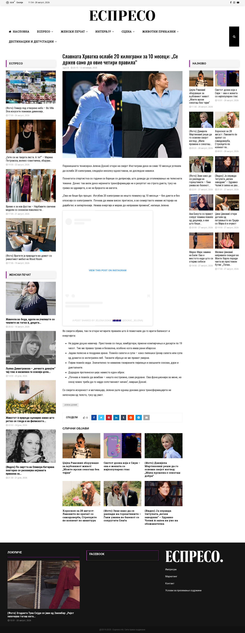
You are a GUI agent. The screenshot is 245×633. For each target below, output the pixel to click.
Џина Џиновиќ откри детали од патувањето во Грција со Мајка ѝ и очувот (227, 218)
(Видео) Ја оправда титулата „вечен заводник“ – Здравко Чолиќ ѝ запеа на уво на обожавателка (161, 517)
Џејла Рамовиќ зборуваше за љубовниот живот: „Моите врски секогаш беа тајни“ (80, 467)
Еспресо (43, 31)
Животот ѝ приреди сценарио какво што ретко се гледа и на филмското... (30, 419)
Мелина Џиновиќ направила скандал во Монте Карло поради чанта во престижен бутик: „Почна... (227, 258)
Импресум (170, 569)
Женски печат (73, 31)
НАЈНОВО (199, 63)
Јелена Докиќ (70, 405)
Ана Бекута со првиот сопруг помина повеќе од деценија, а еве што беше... (201, 218)
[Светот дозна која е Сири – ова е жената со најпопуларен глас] (227, 78)
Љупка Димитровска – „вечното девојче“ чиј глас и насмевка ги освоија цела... (30, 370)
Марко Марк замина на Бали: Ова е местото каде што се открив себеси (201, 256)
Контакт (169, 583)
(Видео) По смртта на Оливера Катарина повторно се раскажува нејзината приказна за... (30, 470)
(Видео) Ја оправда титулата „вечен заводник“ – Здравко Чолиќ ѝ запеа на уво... (227, 180)
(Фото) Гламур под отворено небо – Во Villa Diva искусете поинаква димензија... (30, 109)
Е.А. (67, 68)
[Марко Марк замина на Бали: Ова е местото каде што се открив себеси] (201, 240)
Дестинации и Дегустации (31, 41)
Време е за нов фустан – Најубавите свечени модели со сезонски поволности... (30, 208)
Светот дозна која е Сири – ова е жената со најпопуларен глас (122, 466)
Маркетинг (171, 576)
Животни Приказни (159, 31)
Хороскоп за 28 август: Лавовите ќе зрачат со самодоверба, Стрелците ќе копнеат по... (226, 139)
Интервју (103, 31)
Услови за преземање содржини (183, 590)
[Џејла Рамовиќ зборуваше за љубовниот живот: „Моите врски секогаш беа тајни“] (201, 78)
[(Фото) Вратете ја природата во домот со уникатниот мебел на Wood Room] (31, 234)
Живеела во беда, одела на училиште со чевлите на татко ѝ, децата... (30, 321)
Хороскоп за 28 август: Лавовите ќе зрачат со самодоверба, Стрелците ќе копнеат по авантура (79, 515)
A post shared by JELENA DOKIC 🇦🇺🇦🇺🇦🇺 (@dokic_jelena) (107, 320)
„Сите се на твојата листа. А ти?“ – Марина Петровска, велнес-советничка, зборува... (29, 159)
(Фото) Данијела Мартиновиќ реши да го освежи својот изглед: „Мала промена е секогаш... (200, 138)
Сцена (127, 31)
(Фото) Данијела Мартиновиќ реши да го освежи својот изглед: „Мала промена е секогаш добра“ (162, 469)
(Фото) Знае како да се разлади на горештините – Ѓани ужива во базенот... (200, 180)
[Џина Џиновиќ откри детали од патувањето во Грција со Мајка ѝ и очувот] (227, 202)
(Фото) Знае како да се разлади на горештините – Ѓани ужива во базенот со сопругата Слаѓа (122, 515)
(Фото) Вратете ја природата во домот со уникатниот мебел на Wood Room (29, 257)
